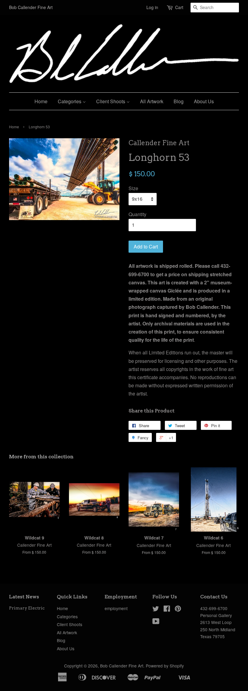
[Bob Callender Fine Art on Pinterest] (178, 609)
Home (40, 101)
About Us (204, 101)
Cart (179, 7)
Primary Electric (27, 608)
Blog (179, 101)
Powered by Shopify (165, 666)
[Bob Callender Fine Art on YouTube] (155, 622)
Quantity (137, 214)
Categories (70, 101)
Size (133, 188)
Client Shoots (111, 101)
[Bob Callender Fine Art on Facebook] (166, 609)
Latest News (24, 597)
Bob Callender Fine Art (121, 666)
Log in (152, 7)
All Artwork (151, 101)
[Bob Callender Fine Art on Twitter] (155, 609)
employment (116, 608)
